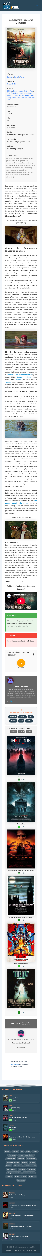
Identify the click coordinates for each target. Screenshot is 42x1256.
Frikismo (22, 717)
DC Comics (17, 1166)
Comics (8, 1166)
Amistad (9, 1176)
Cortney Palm (28, 91)
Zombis (29, 721)
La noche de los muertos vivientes (19, 375)
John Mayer (16, 95)
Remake (15, 1151)
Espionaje (22, 1169)
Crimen (35, 1151)
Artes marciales (11, 1169)
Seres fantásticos (13, 1162)
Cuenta (8, 1250)
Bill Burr (9, 91)
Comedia (10, 77)
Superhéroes (31, 1158)
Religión (24, 1162)
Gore (30, 717)
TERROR (29, 731)
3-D (22, 1151)
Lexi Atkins (25, 95)
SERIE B (21, 731)
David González (21, 687)
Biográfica (32, 1176)
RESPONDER (21, 1048)
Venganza (31, 1169)
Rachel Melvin (26, 97)
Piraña (18, 379)
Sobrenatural (10, 1158)
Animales (13, 717)
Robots (7, 1151)
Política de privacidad (29, 1250)
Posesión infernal (24, 377)
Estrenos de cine (29, 1173)
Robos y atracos (20, 1176)
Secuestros (21, 1180)
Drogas (32, 1162)
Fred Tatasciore (12, 93)
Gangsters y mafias (14, 1173)
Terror (22, 77)
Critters (8, 382)
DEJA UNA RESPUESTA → (27, 1023)
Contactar (16, 1250)
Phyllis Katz (16, 97)
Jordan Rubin (11, 84)
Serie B (16, 77)
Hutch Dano (23, 93)
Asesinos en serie (30, 1166)
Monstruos (12, 1155)
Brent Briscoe (18, 91)
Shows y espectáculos (26, 1155)
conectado (15, 1064)
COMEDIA (13, 731)
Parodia (13, 721)
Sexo (21, 721)
